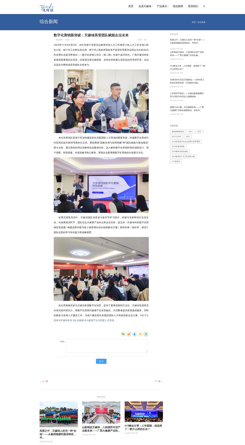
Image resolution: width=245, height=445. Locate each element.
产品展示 (162, 6)
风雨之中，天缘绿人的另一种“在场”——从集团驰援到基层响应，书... (58, 434)
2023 (188, 136)
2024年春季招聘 (178, 146)
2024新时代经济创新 (180, 151)
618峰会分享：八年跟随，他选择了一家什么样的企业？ (143, 427)
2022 (199, 131)
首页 (130, 6)
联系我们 (193, 6)
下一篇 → (158, 381)
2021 (191, 131)
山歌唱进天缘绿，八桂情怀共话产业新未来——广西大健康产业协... (101, 428)
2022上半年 (176, 136)
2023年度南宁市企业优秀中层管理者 (186, 141)
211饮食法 (176, 161)
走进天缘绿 (145, 6)
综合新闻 (178, 6)
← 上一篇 (44, 381)
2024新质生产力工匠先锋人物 (183, 156)
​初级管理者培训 (178, 131)
